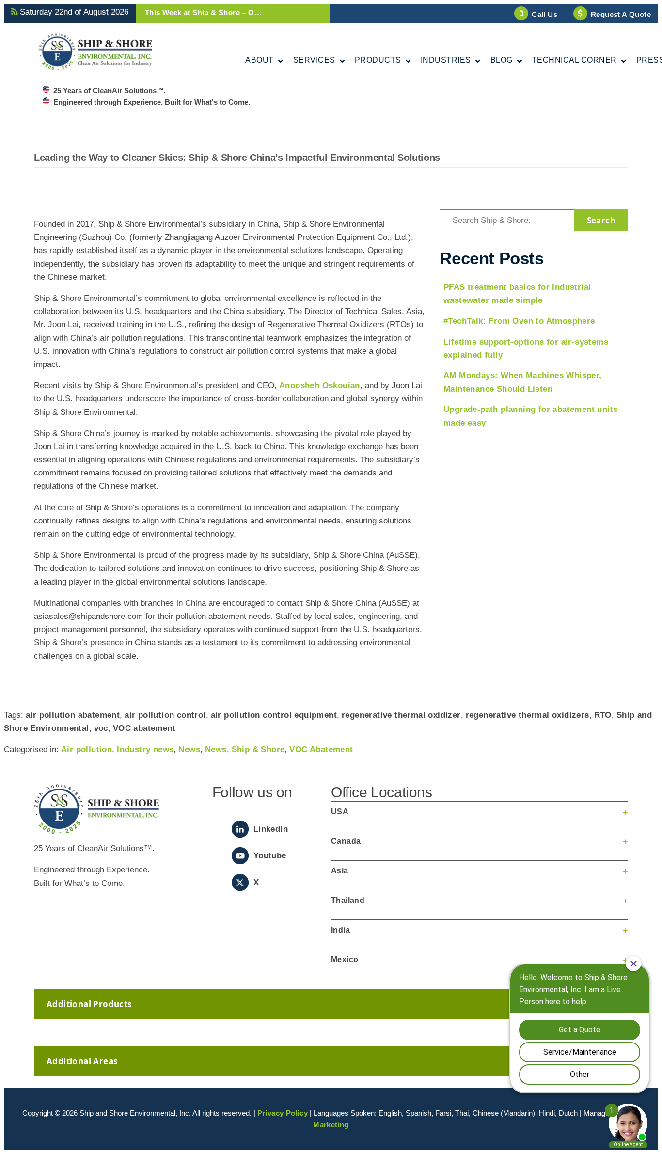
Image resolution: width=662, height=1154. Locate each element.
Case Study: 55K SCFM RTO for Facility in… (223, 12)
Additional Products (89, 1004)
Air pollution (86, 749)
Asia (339, 871)
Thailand (347, 900)
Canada (346, 841)
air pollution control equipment (274, 715)
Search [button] (601, 220)
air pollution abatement (73, 715)
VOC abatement (144, 728)
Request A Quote (621, 14)
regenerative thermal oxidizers (527, 715)
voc (101, 728)
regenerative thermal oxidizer (401, 715)
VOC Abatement (321, 749)
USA (339, 811)
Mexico (344, 959)
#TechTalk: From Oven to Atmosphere (519, 321)
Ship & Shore (258, 749)
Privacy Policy (282, 1113)
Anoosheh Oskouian (319, 385)
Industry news (145, 749)
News (189, 749)
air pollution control (165, 715)
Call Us (544, 14)
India (340, 930)
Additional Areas (82, 1061)
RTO (603, 715)
